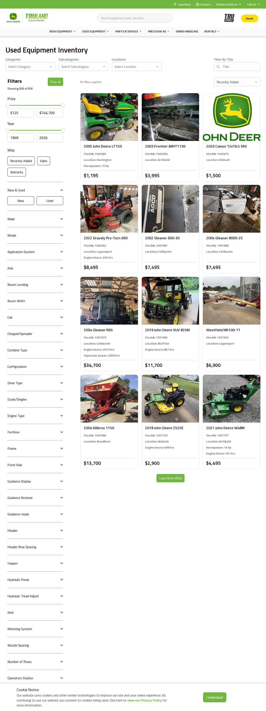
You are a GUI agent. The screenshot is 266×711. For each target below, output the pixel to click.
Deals (249, 18)
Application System (21, 251)
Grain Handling (187, 31)
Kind (10, 612)
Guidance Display (19, 481)
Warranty (16, 172)
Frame (11, 448)
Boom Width (16, 300)
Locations (119, 59)
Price (11, 98)
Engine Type (16, 415)
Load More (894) (170, 478)
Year (10, 123)
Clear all (55, 81)
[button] (229, 4)
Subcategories (69, 59)
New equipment (60, 31)
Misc (11, 150)
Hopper (12, 563)
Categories (13, 59)
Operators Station (20, 678)
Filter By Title (223, 59)
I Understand (214, 697)
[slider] (7, 105)
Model (11, 235)
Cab (9, 317)
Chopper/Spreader (19, 333)
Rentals (210, 31)
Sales (43, 160)
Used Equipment (94, 31)
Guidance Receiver (20, 497)
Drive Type (14, 382)
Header (12, 530)
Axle (10, 268)
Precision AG (157, 31)
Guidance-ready (18, 514)
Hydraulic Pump (18, 579)
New (20, 200)
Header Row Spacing (21, 546)
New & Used (16, 190)
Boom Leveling (17, 284)
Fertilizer (13, 432)
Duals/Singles (17, 399)
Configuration (17, 366)
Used (49, 200)
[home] (27, 17)
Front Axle (14, 464)
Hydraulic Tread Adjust (23, 596)
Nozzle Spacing (18, 645)
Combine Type (17, 350)
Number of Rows (19, 661)
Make (11, 218)
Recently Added (21, 160)
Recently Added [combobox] (228, 81)
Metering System (19, 628)
